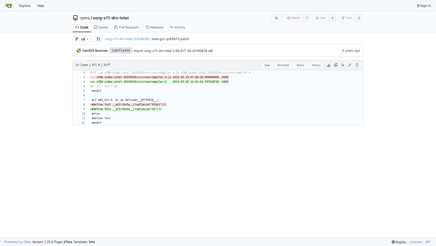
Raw (267, 65)
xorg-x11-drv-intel (111, 18)
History (316, 65)
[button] (98, 39)
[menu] (399, 242)
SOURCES (141, 39)
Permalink (283, 65)
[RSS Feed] (276, 18)
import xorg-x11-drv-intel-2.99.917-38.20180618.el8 (173, 51)
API (427, 242)
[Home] (8, 6)
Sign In (426, 6)
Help (40, 6)
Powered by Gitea (18, 242)
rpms (85, 18)
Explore (24, 6)
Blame (300, 65)
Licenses (415, 242)
